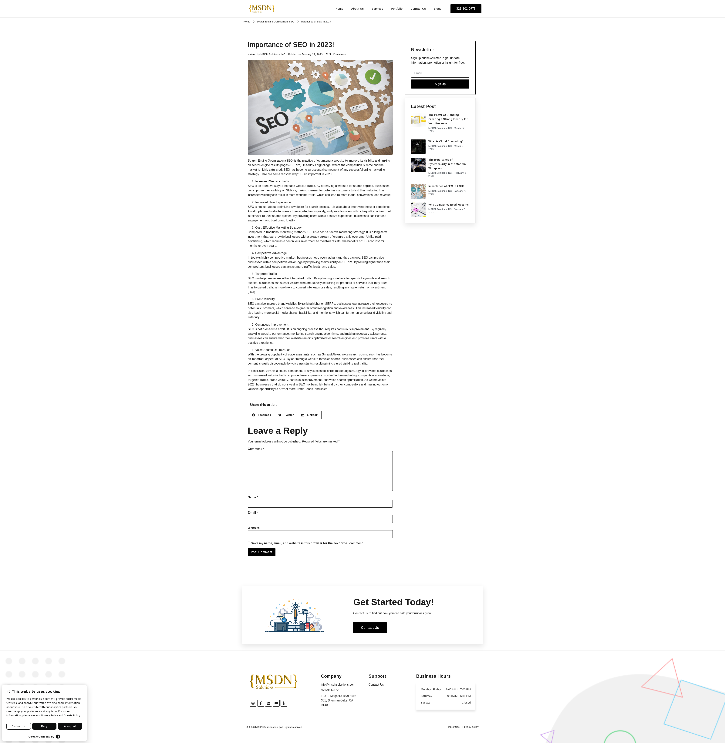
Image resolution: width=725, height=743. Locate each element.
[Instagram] (253, 703)
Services (377, 8)
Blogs (437, 8)
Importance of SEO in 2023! (446, 186)
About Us (357, 8)
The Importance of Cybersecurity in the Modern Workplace (447, 164)
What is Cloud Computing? (446, 141)
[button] (262, 415)
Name (253, 497)
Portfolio (397, 8)
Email (253, 512)
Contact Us (418, 8)
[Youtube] (276, 703)
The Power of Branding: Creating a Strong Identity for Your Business (448, 119)
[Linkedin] (268, 703)
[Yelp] (284, 703)
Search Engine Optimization (272, 21)
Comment (256, 448)
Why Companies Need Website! (448, 204)
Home (339, 8)
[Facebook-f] (260, 703)
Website (254, 528)
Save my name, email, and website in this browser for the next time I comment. (307, 543)
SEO (291, 21)
